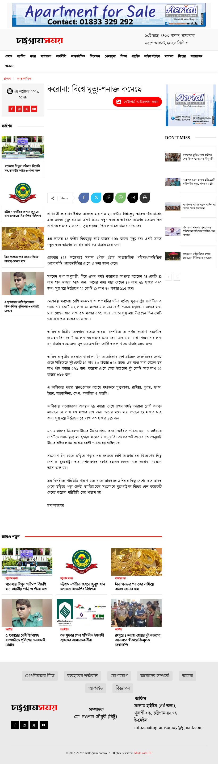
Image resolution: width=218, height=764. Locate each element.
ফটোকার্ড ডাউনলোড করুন (140, 101)
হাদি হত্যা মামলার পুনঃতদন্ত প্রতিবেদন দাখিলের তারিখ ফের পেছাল (199, 231)
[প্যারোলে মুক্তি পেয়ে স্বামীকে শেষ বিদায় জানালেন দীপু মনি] (173, 157)
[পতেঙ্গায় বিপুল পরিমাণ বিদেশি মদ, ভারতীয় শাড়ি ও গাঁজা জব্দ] (23, 147)
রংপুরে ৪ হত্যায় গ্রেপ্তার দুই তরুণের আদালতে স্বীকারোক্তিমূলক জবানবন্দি (137, 640)
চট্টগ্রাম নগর (12, 578)
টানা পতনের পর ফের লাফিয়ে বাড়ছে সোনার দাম (22, 259)
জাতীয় (9, 629)
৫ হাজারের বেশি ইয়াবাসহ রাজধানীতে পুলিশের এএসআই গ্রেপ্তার (22, 306)
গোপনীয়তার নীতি (39, 675)
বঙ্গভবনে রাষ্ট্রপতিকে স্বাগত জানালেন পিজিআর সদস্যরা (197, 256)
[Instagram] (19, 109)
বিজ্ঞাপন (123, 688)
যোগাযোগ (119, 675)
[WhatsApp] (120, 198)
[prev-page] (168, 277)
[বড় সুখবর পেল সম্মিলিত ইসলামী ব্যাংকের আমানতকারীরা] (81, 611)
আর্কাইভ (96, 688)
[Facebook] (12, 109)
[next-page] (177, 277)
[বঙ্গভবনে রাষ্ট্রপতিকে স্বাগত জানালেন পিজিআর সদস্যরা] (173, 256)
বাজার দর (120, 578)
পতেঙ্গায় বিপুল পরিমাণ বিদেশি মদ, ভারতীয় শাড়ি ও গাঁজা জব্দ (22, 168)
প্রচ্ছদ (7, 78)
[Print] (145, 198)
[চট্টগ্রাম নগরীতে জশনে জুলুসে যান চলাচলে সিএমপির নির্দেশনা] (23, 193)
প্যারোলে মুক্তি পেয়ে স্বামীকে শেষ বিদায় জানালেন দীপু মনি (198, 157)
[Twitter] (26, 109)
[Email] (132, 198)
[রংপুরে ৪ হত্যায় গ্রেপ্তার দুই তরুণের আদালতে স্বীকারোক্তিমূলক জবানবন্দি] (136, 611)
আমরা (187, 675)
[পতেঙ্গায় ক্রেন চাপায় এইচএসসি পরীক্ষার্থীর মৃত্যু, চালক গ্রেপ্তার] (173, 182)
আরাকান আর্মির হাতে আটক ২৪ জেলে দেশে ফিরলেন (199, 206)
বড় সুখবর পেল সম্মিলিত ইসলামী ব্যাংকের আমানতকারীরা (82, 638)
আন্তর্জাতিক (24, 78)
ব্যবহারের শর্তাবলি (82, 675)
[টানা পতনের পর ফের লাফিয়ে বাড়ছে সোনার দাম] (23, 238)
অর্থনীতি (64, 629)
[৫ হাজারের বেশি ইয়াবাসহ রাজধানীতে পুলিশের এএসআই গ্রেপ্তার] (23, 283)
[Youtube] (34, 109)
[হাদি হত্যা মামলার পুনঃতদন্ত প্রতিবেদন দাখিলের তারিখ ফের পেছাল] (173, 231)
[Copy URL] (108, 198)
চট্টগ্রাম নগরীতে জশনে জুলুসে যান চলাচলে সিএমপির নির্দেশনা (23, 214)
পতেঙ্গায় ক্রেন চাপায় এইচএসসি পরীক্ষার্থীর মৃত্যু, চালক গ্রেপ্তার (199, 182)
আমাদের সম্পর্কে (154, 675)
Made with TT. (143, 752)
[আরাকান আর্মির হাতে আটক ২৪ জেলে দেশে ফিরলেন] (173, 207)
